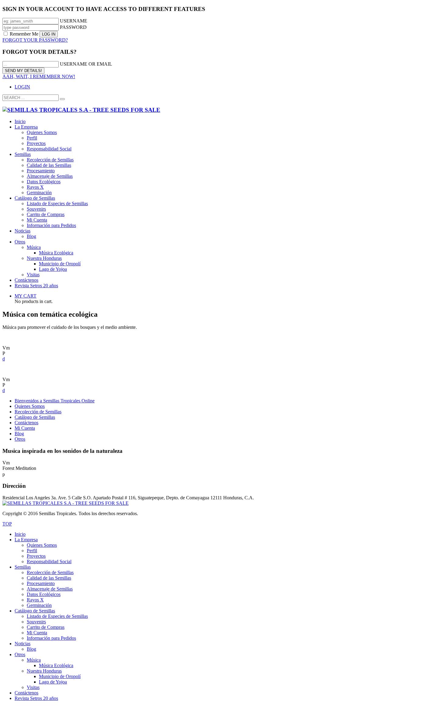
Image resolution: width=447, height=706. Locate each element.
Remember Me (24, 33)
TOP (7, 523)
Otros (20, 439)
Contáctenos (26, 422)
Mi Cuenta (25, 428)
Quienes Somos (30, 406)
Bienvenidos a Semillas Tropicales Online (55, 400)
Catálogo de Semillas (35, 417)
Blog (19, 433)
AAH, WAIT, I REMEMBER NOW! (38, 76)
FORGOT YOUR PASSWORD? (35, 40)
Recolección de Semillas (38, 411)
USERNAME (73, 20)
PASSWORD (73, 27)
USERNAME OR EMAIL (86, 64)
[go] (62, 99)
